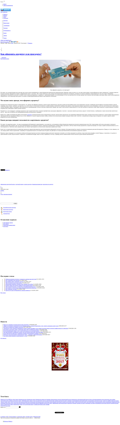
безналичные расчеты (56, 399)
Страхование (6, 25)
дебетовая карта (25, 400)
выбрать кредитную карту (15, 400)
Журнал (5, 15)
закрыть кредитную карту (61, 400)
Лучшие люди (29, 416)
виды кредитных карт (107, 399)
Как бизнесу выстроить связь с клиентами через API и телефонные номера (21, 329)
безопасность (74, 399)
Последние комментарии (9, 225)
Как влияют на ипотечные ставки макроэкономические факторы (21, 287)
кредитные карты (40, 402)
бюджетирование (97, 399)
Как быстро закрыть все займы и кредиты (13, 327)
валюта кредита (28, 184)
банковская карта (23, 399)
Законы (5, 35)
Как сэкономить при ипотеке (13, 280)
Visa (7, 399)
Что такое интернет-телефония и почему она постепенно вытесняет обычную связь (23, 332)
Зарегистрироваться (8, 5)
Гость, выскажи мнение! (6, 194)
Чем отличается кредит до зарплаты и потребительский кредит (20, 286)
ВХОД (4, 4)
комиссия (113, 400)
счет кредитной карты (28, 404)
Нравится (7, 170)
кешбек (109, 400)
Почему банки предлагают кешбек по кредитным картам (19, 285)
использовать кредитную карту (95, 400)
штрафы (47, 404)
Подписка (5, 18)
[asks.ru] (6, 10)
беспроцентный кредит (83, 399)
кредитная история (23, 402)
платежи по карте (81, 403)
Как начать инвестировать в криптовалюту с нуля (15, 335)
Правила (30, 43)
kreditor (2, 190)
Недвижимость (6, 30)
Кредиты (5, 20)
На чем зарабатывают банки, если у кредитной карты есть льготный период (21, 330)
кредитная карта (32, 402)
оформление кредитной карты (8, 184)
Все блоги (5, 226)
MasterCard (3, 399)
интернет (69, 400)
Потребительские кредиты (9, 207)
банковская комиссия (37, 184)
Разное (5, 38)
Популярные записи (8, 222)
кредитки (29, 114)
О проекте (3, 416)
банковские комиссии (41, 399)
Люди (4, 17)
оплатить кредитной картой (32, 403)
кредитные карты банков (50, 402)
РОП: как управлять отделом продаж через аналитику (16, 324)
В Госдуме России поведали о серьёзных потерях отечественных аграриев (21, 333)
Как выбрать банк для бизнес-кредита (14, 281)
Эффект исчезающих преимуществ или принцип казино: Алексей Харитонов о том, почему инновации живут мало (30, 325)
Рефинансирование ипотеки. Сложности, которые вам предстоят (21, 279)
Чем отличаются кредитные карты (14, 282)
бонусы (91, 399)
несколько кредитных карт (7, 403)
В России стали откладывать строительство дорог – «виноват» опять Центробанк (22, 334)
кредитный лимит (70, 402)
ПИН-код (10, 399)
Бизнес (5, 33)
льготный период (19, 184)
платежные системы (90, 403)
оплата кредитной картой (19, 403)
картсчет (105, 400)
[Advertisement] (60, 150)
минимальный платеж (100, 402)
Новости (5, 14)
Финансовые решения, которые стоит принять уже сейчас (19, 284)
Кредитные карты (5, 42)
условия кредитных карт (39, 404)
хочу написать (4, 12)
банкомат (48, 399)
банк (14, 399)
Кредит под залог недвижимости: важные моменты (18, 290)
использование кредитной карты (80, 400)
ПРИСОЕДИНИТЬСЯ (6, 40)
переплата (69, 403)
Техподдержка (12, 416)
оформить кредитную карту (45, 403)
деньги (31, 400)
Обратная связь (36, 416)
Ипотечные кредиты (8, 209)
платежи (74, 403)
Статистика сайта (21, 416)
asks (12, 43)
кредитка (16, 402)
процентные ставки (18, 404)
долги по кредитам (37, 400)
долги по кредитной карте (48, 400)
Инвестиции (6, 23)
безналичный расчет (66, 399)
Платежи (5, 28)
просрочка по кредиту (48, 184)
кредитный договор (61, 402)
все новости (3, 338)
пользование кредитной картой (102, 403)
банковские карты (31, 399)
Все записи (6, 224)
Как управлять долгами (11, 289)
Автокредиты (6, 213)
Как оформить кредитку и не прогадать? (21, 54)
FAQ (7, 416)
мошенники (109, 402)
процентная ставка (8, 404)
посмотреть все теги (5, 405)
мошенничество (115, 402)
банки (16, 399)
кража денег (7, 402)
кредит (12, 402)
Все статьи (3, 292)
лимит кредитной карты (80, 402)
